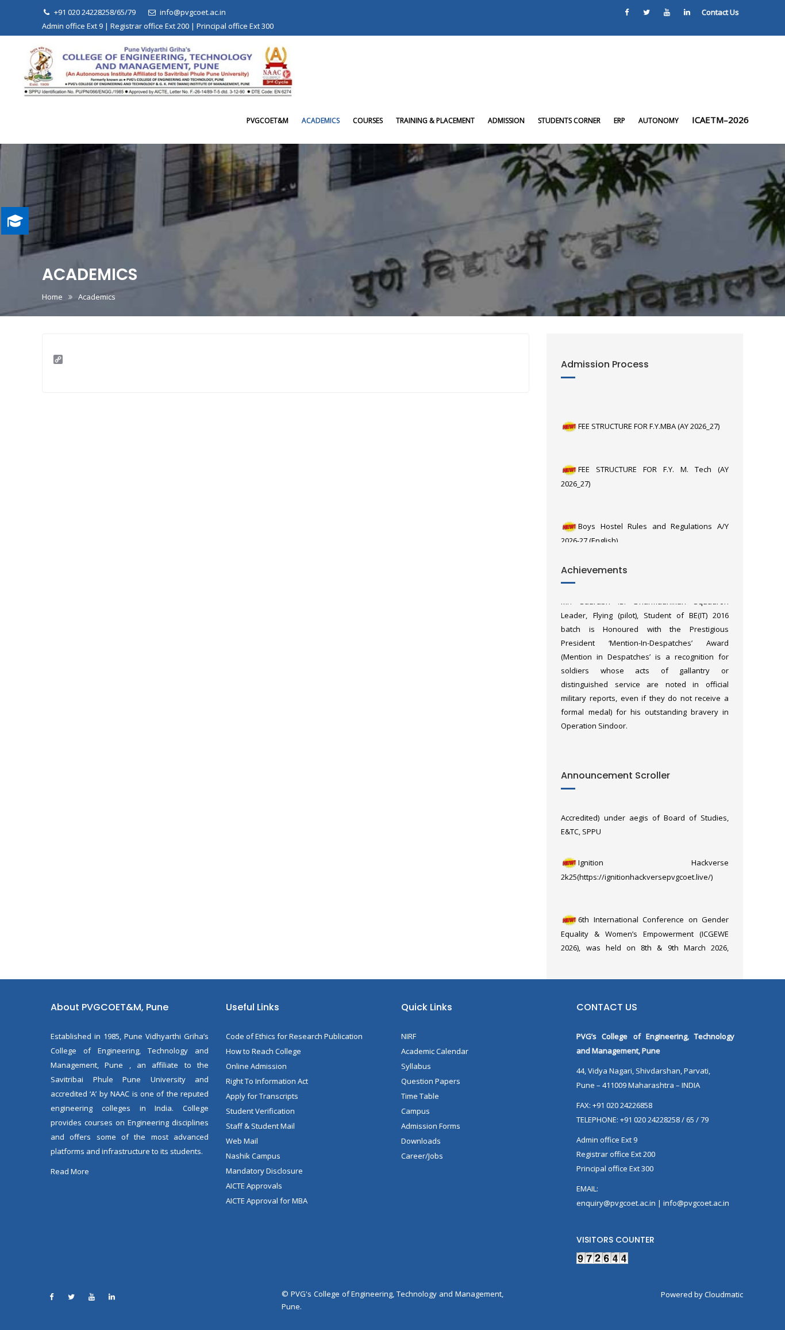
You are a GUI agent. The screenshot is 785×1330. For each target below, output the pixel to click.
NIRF (408, 1036)
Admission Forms (430, 1126)
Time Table (420, 1096)
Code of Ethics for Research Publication (294, 1036)
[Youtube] (666, 12)
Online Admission (256, 1066)
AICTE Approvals (254, 1185)
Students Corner (569, 120)
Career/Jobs (422, 1156)
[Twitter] (646, 12)
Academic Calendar (434, 1051)
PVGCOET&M (267, 120)
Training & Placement (435, 120)
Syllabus (416, 1066)
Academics (321, 120)
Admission (506, 120)
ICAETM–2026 (720, 119)
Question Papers (430, 1081)
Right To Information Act (267, 1081)
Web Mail (242, 1141)
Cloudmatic (724, 1294)
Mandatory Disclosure (264, 1171)
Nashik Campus (253, 1156)
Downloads (421, 1141)
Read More (70, 1171)
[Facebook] (626, 12)
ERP (619, 120)
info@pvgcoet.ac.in (192, 12)
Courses (368, 120)
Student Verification (260, 1111)
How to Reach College (263, 1051)
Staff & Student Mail (260, 1126)
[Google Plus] (687, 12)
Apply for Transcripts (262, 1096)
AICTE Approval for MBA (266, 1200)
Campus (415, 1111)
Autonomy (658, 120)
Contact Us (720, 12)
